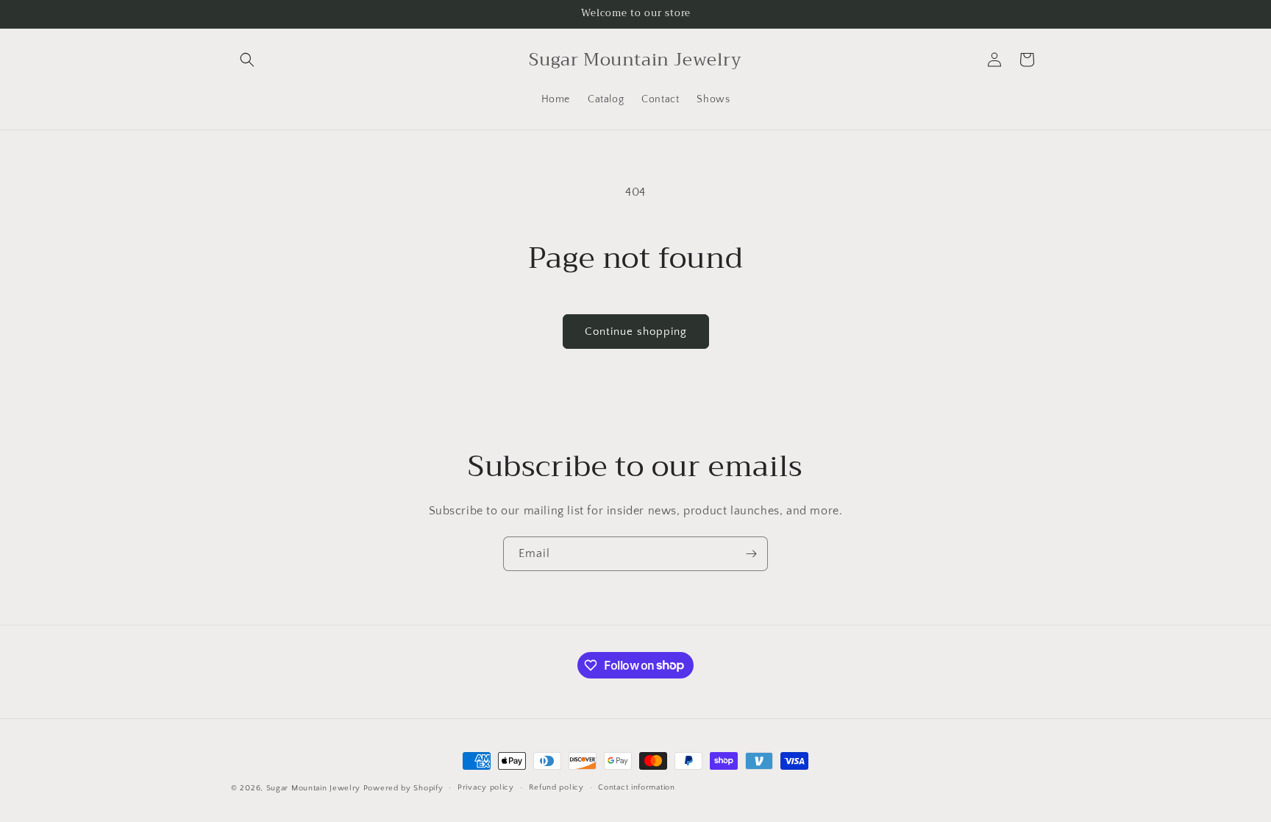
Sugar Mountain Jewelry (313, 788)
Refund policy (556, 787)
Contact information (636, 787)
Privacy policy (486, 787)
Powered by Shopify (403, 788)
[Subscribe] (751, 553)
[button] (247, 59)
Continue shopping (636, 331)
